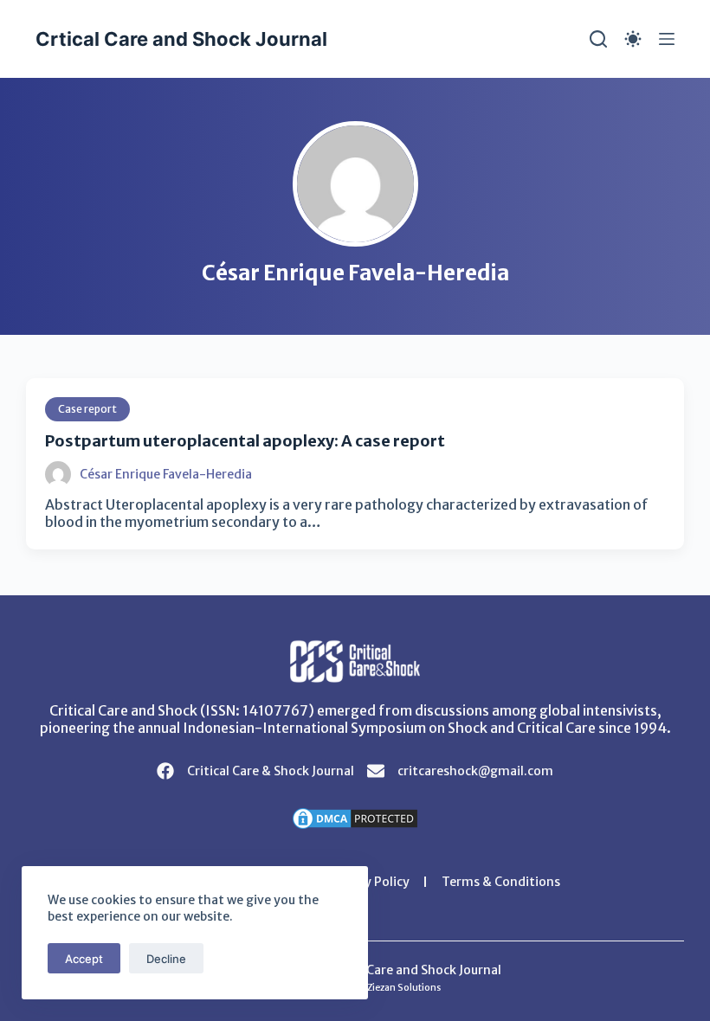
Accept (84, 959)
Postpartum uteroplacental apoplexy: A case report (245, 441)
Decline (166, 959)
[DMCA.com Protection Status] (355, 816)
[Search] (598, 39)
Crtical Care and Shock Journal (181, 39)
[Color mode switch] (633, 39)
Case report (87, 408)
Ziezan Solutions (404, 987)
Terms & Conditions (501, 881)
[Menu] (666, 39)
